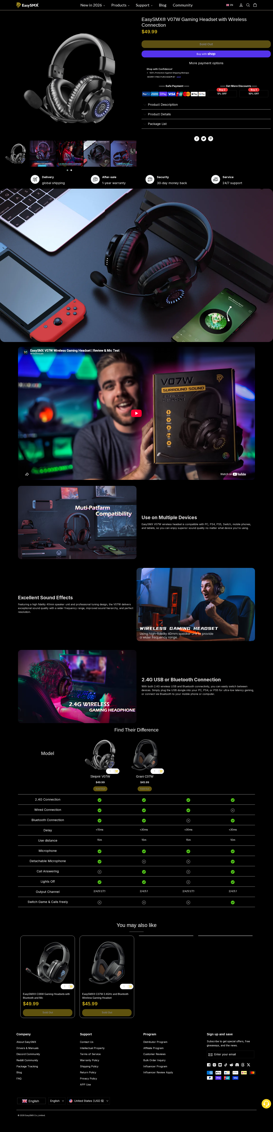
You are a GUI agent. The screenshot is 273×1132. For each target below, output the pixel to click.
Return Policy (88, 1072)
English (55, 1101)
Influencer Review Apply (158, 1072)
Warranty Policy (89, 1060)
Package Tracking (27, 1066)
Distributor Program (155, 1042)
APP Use (85, 1084)
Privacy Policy (88, 1078)
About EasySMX (26, 1042)
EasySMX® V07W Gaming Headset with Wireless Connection (194, 22)
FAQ (18, 1078)
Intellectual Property (92, 1048)
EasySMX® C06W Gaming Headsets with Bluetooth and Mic (46, 996)
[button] (231, 5)
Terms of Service (90, 1054)
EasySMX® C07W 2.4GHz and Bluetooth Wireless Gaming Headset (105, 996)
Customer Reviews (154, 1054)
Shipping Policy (89, 1066)
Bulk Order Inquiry (154, 1060)
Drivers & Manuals (27, 1048)
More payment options (206, 63)
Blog (19, 1072)
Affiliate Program (153, 1048)
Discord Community (28, 1054)
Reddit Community (27, 1060)
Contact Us (86, 1042)
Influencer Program (155, 1066)
